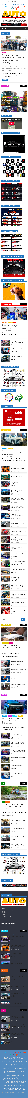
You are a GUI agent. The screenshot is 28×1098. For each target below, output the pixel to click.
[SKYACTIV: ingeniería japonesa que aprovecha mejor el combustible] (5, 545)
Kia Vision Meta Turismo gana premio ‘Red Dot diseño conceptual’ (18, 571)
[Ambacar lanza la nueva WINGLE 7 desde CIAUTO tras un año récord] (5, 765)
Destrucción (18, 66)
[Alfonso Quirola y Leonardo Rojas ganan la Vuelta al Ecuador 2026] (5, 976)
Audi (13, 1072)
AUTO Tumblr (6, 1086)
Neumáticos (23, 1079)
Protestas (9, 70)
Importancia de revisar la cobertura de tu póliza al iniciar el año (13, 647)
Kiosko (10, 68)
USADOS (25, 1063)
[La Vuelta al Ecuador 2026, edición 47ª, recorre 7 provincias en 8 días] (5, 985)
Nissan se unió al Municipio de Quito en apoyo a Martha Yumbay (13, 59)
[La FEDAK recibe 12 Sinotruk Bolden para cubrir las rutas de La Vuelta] (5, 521)
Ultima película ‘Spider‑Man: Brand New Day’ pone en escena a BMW (17, 539)
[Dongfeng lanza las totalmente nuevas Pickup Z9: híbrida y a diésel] (5, 757)
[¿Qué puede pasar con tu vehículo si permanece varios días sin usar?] (5, 1033)
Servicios (24, 1078)
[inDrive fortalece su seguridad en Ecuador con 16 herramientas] (5, 1016)
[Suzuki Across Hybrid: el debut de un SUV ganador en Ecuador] (5, 749)
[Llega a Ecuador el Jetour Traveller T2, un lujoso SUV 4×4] (5, 843)
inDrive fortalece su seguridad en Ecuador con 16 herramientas (18, 1017)
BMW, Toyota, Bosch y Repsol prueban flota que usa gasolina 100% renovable (18, 563)
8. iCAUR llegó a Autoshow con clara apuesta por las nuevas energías (18, 468)
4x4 (3, 802)
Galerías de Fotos (14, 1061)
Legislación (23, 1086)
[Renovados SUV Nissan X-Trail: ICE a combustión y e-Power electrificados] (5, 553)
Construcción (13, 66)
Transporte (8, 97)
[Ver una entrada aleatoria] (25, 28)
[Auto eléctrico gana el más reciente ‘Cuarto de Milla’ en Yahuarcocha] (5, 348)
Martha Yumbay (16, 68)
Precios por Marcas (18, 1063)
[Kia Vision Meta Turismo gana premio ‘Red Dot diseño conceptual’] (5, 569)
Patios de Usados (16, 1079)
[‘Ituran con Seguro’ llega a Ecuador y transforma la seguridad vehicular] (5, 661)
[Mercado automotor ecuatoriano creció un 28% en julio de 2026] (5, 513)
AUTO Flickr (17, 1086)
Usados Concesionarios (10, 1064)
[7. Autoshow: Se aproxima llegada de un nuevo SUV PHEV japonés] (5, 481)
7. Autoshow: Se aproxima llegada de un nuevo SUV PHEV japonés (18, 484)
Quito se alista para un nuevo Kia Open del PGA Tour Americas (18, 1003)
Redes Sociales (13, 1082)
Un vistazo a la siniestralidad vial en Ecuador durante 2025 (18, 670)
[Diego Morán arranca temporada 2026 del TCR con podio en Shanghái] (14, 307)
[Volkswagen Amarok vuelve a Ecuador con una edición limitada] (5, 836)
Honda (11, 1074)
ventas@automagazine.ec (7, 926)
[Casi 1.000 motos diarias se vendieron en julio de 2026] (5, 474)
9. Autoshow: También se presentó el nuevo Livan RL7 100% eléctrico (12, 453)
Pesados (18, 1057)
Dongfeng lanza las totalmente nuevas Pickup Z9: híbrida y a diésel (18, 759)
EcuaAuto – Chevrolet (7, 1078)
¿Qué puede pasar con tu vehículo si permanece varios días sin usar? (17, 1035)
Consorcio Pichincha (7, 1079)
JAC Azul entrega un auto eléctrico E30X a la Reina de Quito (17, 775)
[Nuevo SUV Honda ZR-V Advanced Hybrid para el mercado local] (5, 577)
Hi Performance (6, 1081)
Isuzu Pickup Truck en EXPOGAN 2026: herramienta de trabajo (18, 586)
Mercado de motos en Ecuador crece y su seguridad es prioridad (18, 686)
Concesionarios (7, 1075)
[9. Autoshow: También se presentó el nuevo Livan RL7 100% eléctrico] (14, 433)
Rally (19, 1058)
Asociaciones (15, 1078)
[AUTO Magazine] (2, 28)
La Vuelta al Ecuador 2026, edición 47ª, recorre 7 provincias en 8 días (18, 986)
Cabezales (4, 1070)
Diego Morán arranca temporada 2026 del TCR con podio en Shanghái (12, 327)
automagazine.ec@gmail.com (8, 922)
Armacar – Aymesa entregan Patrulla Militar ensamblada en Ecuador (18, 594)
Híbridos (15, 715)
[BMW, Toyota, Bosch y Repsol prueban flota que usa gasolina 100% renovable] (5, 561)
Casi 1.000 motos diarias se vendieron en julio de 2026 (17, 475)
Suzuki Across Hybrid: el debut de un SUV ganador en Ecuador (18, 751)
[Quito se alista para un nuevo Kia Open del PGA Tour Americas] (5, 1002)
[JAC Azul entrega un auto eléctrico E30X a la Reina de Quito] (5, 773)
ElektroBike (21, 1074)
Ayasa (24, 65)
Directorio (20, 1070)
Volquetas (10, 1070)
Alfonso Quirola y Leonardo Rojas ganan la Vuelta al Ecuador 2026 (17, 978)
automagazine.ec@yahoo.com (8, 923)
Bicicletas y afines (6, 1068)
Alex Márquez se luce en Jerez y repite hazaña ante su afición (18, 341)
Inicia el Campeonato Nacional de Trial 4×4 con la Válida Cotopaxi (13, 806)
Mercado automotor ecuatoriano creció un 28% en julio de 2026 (18, 515)
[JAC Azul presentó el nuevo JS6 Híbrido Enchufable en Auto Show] (5, 489)
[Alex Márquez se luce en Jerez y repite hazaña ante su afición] (5, 340)
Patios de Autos (6, 1065)
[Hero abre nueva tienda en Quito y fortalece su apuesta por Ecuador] (5, 608)
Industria (23, 99)
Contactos (7, 1082)
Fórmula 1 (15, 1058)
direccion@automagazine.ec (7, 924)
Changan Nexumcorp (18, 1077)
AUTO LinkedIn (14, 1084)
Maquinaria (15, 1070)
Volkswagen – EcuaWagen (21, 1071)
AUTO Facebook (7, 1084)
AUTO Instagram (21, 1084)
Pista (15, 322)
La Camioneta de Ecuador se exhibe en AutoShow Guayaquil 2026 (18, 500)
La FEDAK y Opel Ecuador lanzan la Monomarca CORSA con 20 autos (18, 358)
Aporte (14, 65)
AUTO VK (12, 1086)
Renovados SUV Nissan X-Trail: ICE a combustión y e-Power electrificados (18, 555)
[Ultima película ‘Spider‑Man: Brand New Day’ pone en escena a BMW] (5, 537)
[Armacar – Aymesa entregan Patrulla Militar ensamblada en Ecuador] (5, 592)
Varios (4, 52)
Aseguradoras (5, 643)
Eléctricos (5, 448)
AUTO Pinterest (21, 1085)
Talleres (24, 1081)
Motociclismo (10, 1060)
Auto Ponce (17, 1065)
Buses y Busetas (14, 1068)
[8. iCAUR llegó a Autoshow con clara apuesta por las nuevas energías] (5, 466)
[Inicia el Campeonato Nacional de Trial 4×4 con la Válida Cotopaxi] (14, 787)
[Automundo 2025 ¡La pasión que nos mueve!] (5, 676)
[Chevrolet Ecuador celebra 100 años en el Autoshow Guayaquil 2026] (5, 505)
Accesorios (12, 1081)
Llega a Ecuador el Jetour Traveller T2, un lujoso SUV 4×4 (18, 845)
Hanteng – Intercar (18, 1072)
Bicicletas (23, 1060)
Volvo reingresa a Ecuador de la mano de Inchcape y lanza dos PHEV (18, 602)
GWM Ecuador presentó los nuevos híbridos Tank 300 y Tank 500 (17, 830)
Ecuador (23, 66)
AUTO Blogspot (20, 1082)
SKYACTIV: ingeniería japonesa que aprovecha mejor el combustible (18, 547)
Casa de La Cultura (6, 66)
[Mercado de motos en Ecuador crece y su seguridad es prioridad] (5, 684)
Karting (4, 1060)
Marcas (24, 1070)
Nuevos (12, 1063)
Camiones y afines (22, 1068)
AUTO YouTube (14, 1085)
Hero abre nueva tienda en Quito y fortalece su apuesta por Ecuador (18, 610)
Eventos (9, 715)
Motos (19, 1060)
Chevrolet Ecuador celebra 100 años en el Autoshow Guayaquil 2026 (18, 508)
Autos (4, 1071)
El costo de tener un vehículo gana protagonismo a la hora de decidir (18, 531)
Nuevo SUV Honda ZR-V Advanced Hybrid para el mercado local (16, 579)
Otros (25, 1074)
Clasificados (23, 1065)
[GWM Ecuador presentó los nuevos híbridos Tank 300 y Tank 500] (5, 828)
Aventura (8, 1061)
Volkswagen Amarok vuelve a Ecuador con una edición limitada (17, 838)
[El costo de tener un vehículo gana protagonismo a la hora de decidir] (5, 529)
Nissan (21, 68)
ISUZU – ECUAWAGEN (10, 1071)
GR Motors (12, 1065)
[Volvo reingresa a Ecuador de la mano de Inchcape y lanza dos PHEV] (5, 600)
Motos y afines (22, 1067)
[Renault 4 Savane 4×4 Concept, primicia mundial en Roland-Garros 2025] (5, 820)
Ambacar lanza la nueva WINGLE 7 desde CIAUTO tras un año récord (18, 767)
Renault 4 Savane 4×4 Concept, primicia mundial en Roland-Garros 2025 (18, 822)
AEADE (20, 1078)
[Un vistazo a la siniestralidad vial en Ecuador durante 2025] (5, 669)
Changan (25, 1072)
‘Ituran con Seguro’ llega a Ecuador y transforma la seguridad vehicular (17, 663)
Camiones (5, 1058)
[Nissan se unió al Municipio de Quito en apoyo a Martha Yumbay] (14, 37)
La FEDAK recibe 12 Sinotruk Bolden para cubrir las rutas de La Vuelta (18, 523)
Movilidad (7, 1063)
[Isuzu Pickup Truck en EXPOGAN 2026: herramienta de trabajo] (5, 584)
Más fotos (21, 1061)
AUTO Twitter (7, 1085)
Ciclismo (15, 1060)
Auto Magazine (19, 65)
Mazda (9, 1072)
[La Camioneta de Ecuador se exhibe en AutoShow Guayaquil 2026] (5, 497)
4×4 (25, 1058)
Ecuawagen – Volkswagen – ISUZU (18, 1075)
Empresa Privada (5, 68)
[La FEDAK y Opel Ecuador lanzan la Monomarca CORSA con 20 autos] (5, 356)
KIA (2, 1072)
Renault (3, 1074)
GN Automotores (15, 1067)
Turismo (3, 1061)
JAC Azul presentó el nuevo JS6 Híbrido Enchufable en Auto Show (18, 492)
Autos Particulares (7, 1067)
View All (23, 85)
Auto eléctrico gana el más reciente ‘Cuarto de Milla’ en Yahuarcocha (17, 350)
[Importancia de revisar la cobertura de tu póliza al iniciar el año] (14, 628)
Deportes (5, 322)
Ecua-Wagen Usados (20, 1064)
